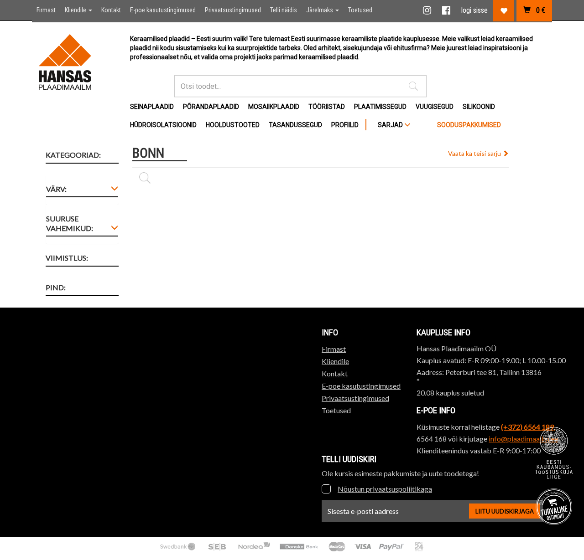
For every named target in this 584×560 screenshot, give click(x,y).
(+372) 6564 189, (528, 426)
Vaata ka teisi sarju (475, 153)
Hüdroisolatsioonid (163, 124)
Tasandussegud (295, 124)
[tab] (82, 191)
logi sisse (474, 10)
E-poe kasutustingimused (163, 10)
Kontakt (111, 10)
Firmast (46, 10)
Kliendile (76, 10)
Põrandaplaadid (211, 106)
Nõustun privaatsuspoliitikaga (385, 488)
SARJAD (391, 124)
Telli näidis (283, 10)
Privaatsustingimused (233, 10)
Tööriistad (326, 106)
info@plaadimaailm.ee (523, 438)
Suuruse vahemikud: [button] (69, 223)
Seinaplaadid (152, 106)
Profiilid (345, 124)
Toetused (360, 10)
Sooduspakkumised (469, 124)
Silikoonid (479, 106)
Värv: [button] (56, 189)
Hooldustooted (233, 124)
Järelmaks (320, 10)
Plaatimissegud (380, 106)
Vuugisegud (435, 106)
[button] (413, 86)
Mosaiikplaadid (273, 106)
